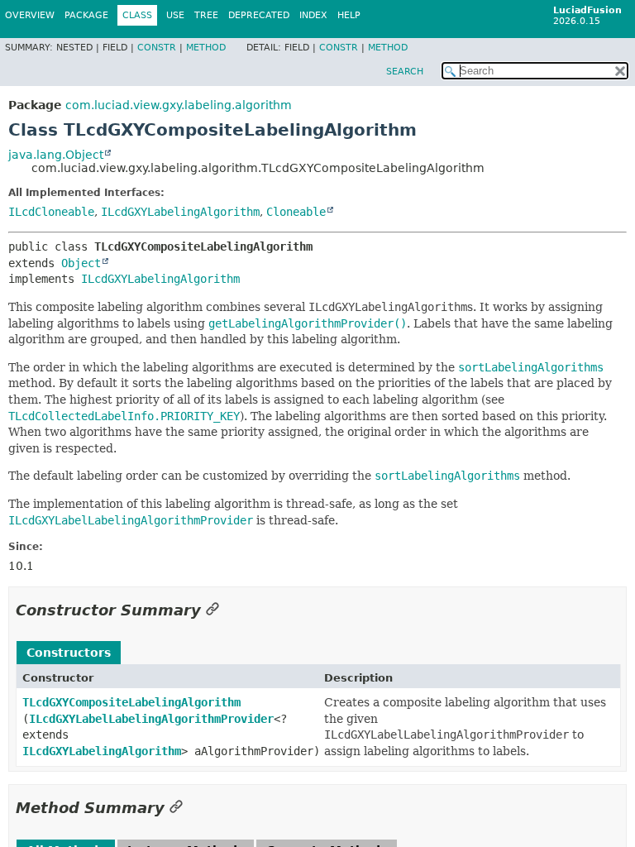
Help (348, 15)
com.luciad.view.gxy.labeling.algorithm (178, 105)
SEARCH (404, 71)
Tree (206, 15)
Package (86, 15)
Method (206, 47)
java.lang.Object (55, 154)
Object (81, 263)
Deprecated (258, 15)
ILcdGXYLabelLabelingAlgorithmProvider (151, 718)
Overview (30, 15)
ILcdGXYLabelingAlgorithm (180, 211)
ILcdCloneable (51, 211)
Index (313, 15)
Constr (156, 47)
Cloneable (296, 211)
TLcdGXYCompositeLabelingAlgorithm (131, 702)
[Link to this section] (212, 610)
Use (175, 15)
